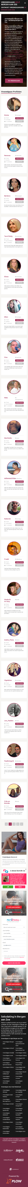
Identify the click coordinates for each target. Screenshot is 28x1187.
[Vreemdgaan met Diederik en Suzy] (14, 589)
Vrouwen (4, 1140)
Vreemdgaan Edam (8, 1122)
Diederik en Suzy (7, 600)
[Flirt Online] (14, 878)
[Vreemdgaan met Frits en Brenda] (14, 790)
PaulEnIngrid (9, 761)
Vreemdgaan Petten (8, 1067)
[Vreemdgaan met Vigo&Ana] (14, 669)
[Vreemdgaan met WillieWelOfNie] (14, 467)
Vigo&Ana (8, 680)
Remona (7, 155)
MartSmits (8, 438)
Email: (4, 942)
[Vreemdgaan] (6, 824)
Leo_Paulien (8, 720)
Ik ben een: (5, 924)
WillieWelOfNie (10, 478)
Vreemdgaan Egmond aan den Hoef (20, 1043)
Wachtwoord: (6, 948)
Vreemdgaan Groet (8, 1055)
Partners (14, 1142)
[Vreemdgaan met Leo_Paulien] (14, 710)
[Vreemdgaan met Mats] (14, 387)
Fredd (6, 559)
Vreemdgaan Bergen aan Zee (10, 3)
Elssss (6, 276)
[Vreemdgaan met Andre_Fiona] (14, 629)
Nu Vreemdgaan (14, 80)
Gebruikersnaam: (7, 936)
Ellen (6, 317)
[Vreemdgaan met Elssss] (14, 266)
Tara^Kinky (8, 236)
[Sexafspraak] (14, 903)
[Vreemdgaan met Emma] (14, 104)
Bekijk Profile (19, 118)
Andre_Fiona (9, 640)
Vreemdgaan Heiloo (21, 1052)
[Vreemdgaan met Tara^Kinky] (14, 225)
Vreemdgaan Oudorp (10, 59)
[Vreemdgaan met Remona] (14, 144)
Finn (5, 357)
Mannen (10, 1140)
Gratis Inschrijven (14, 963)
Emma (6, 115)
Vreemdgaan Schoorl (8, 1048)
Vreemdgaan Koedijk (8, 1052)
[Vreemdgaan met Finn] (14, 346)
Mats (6, 398)
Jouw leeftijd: (6, 930)
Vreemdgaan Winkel (8, 1104)
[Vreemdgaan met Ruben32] (14, 508)
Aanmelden (19, 121)
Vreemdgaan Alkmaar (14, 57)
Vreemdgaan (15, 1139)
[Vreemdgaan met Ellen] (14, 306)
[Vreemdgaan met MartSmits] (14, 427)
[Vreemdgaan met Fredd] (14, 548)
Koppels (15, 1140)
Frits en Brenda (7, 802)
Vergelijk (22, 1139)
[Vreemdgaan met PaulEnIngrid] (14, 750)
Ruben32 (7, 519)
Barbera (7, 196)
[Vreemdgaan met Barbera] (14, 185)
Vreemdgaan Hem (20, 1131)
